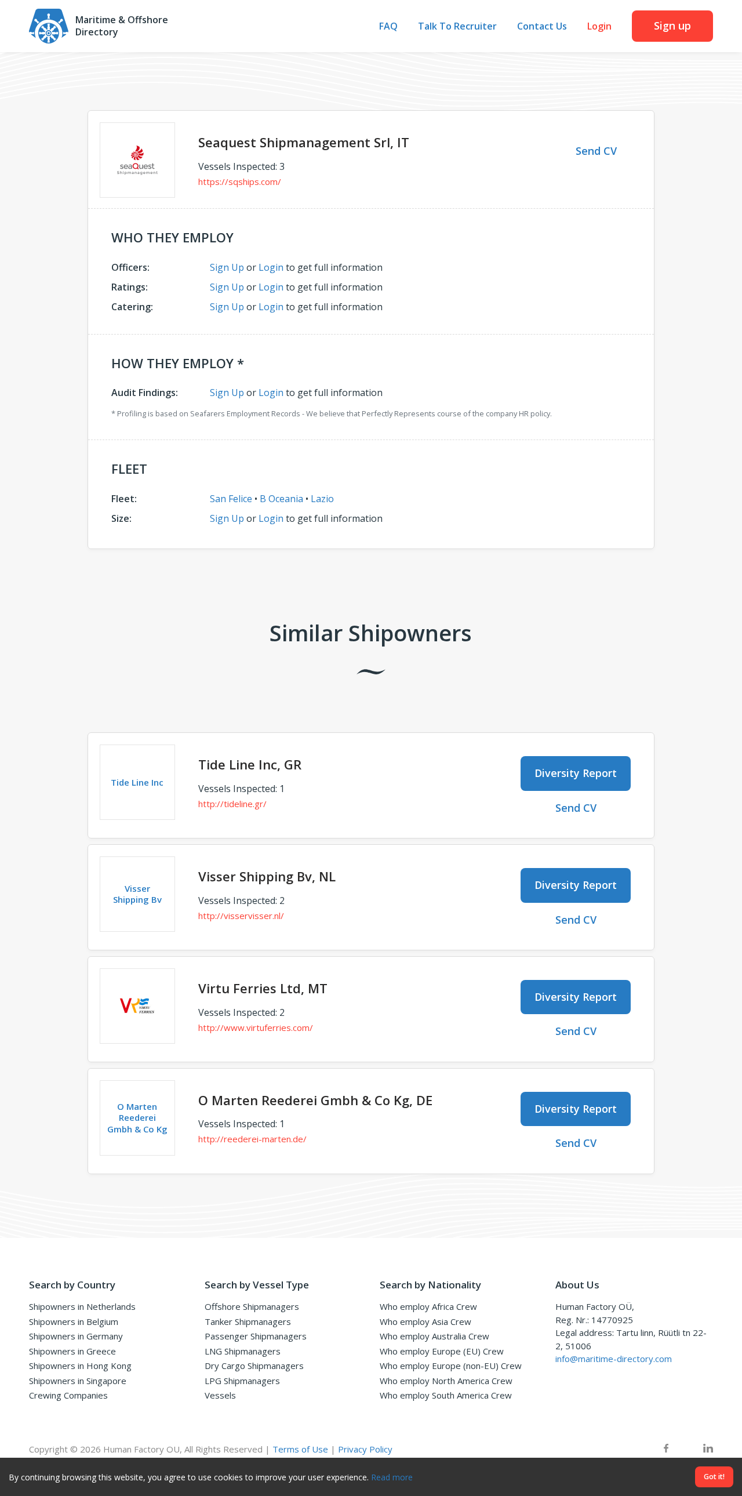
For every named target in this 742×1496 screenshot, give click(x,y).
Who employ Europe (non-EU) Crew (451, 1365)
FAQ (388, 26)
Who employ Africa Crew (428, 1306)
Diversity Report (575, 773)
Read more (392, 1477)
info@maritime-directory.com (613, 1358)
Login (599, 26)
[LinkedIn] (708, 1449)
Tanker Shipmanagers (248, 1321)
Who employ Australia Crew (434, 1336)
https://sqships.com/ (239, 181)
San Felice (231, 498)
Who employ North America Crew (446, 1380)
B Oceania (281, 498)
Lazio (322, 498)
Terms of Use (300, 1449)
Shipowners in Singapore (77, 1380)
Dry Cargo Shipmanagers (254, 1365)
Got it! (714, 1477)
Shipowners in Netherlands (82, 1306)
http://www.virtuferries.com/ (255, 1027)
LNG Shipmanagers (243, 1351)
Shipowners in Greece (72, 1351)
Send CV (596, 151)
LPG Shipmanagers (242, 1380)
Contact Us (542, 26)
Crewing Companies (68, 1395)
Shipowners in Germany (76, 1336)
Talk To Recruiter (457, 26)
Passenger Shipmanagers (256, 1336)
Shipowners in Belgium (73, 1321)
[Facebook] (666, 1449)
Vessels (220, 1395)
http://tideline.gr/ (232, 803)
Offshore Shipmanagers (252, 1306)
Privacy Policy (365, 1449)
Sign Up (227, 267)
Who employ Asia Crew (425, 1321)
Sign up (672, 25)
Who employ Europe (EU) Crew (442, 1351)
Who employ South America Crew (446, 1395)
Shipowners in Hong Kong (80, 1365)
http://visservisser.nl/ (241, 915)
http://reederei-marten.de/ (252, 1139)
